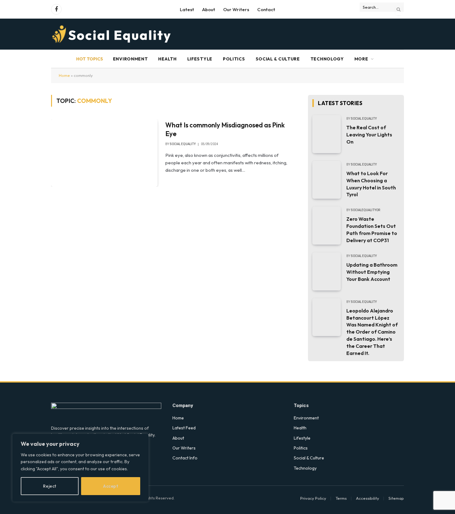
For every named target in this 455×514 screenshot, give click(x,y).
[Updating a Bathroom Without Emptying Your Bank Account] (326, 271)
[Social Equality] (112, 34)
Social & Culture (278, 59)
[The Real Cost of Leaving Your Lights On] (326, 134)
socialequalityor (365, 210)
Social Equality (183, 144)
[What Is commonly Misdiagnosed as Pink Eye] (104, 153)
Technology (327, 59)
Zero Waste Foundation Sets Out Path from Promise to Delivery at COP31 (371, 229)
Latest (187, 9)
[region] (80, 468)
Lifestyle (199, 59)
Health (167, 59)
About (208, 9)
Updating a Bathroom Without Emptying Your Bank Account (371, 272)
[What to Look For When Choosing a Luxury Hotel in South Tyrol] (326, 180)
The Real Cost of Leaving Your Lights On (369, 134)
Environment (130, 59)
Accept (110, 486)
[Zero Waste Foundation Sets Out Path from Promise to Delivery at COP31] (326, 225)
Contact (266, 9)
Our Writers (236, 9)
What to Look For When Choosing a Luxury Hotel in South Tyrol (371, 184)
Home (64, 75)
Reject (49, 486)
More (361, 59)
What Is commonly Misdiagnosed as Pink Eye (225, 129)
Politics (234, 59)
